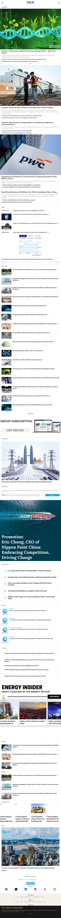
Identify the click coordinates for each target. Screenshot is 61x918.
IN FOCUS (3, 700)
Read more (30, 413)
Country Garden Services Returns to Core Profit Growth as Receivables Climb (34, 269)
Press (45, 901)
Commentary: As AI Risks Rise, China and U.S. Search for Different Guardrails (28, 629)
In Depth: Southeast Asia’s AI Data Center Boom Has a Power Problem (27, 108)
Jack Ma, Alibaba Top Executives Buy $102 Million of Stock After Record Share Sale (35, 377)
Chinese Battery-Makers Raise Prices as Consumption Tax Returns (31, 332)
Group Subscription (36, 896)
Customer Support (27, 901)
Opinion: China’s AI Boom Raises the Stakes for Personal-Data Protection (27, 610)
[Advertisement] (30, 732)
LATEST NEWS (4, 266)
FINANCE (3, 741)
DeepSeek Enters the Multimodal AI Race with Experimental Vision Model (32, 577)
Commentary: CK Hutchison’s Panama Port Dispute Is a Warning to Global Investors (30, 620)
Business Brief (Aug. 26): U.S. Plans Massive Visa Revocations (29, 305)
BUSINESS (3, 771)
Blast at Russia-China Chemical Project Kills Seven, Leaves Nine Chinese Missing (35, 296)
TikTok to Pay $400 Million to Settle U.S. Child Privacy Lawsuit (18, 200)
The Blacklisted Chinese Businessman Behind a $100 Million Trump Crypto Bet (34, 323)
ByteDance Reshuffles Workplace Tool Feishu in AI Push (17, 202)
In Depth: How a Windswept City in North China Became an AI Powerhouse (22, 115)
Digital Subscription (28, 896)
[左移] (1, 710)
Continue (30, 913)
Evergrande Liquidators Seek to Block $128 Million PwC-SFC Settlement (21, 187)
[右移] (59, 710)
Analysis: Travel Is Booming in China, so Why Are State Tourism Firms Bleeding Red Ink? (35, 223)
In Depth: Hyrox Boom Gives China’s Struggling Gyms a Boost (28, 210)
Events (22, 901)
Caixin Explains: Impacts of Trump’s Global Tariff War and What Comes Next (22, 821)
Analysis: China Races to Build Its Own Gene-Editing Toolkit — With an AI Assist (28, 52)
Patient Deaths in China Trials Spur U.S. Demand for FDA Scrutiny (30, 396)
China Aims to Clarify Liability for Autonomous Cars (27, 359)
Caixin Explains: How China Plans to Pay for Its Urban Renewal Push (30, 232)
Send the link (30, 883)
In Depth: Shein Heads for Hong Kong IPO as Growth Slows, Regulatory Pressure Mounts (28, 123)
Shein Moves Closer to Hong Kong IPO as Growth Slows (17, 133)
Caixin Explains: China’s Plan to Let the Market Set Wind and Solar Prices (38, 821)
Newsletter (21, 896)
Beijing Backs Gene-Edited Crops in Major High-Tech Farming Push (19, 61)
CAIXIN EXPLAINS (5, 802)
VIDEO (2, 825)
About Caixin (17, 901)
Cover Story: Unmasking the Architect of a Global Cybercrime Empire (30, 214)
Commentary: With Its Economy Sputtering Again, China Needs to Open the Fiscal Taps (31, 638)
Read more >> (4, 492)
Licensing (42, 896)
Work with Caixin (40, 901)
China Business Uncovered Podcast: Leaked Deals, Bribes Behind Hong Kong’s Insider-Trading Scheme (27, 259)
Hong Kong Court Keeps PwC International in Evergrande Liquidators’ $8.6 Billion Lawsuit (29, 178)
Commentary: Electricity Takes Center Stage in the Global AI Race (19, 117)
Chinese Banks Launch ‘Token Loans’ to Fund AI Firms (27, 350)
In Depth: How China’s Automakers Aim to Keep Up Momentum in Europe (25, 676)
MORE (57, 262)
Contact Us (34, 901)
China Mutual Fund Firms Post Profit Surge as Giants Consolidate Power (32, 341)
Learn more (22, 911)
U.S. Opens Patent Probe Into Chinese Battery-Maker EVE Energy (29, 571)
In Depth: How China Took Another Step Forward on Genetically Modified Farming (24, 59)
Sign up (52, 495)
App (17, 896)
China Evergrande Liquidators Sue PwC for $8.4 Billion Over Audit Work (21, 185)
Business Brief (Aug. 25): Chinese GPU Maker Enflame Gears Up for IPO (32, 405)
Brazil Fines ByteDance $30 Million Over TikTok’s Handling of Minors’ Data (29, 192)
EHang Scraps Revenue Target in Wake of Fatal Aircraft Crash (29, 314)
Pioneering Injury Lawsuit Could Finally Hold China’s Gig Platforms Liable (33, 368)
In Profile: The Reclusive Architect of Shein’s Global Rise (17, 130)
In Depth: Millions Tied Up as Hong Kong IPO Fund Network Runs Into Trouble (26, 669)
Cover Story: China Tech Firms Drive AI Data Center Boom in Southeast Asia (26, 482)
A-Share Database (37, 255)
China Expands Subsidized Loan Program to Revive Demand (27, 591)
